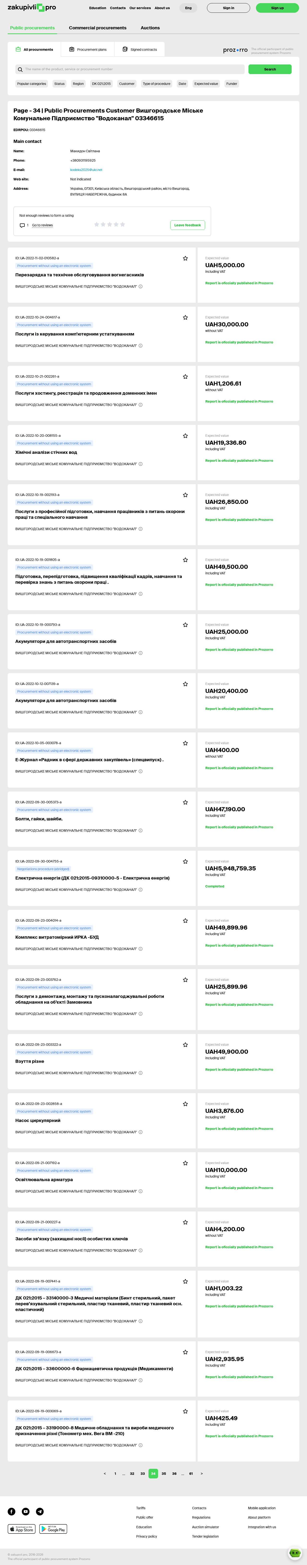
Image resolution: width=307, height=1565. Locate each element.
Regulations (201, 1517)
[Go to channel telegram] (40, 1511)
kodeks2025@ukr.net (86, 170)
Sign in (228, 8)
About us (162, 8)
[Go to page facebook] (11, 1511)
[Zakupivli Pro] (32, 8)
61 (191, 1473)
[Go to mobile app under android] (53, 1529)
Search (270, 69)
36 (174, 1473)
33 (143, 1473)
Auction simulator (205, 1527)
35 (164, 1473)
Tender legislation (205, 1536)
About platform (259, 1517)
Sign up (277, 8)
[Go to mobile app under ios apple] (21, 1529)
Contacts (118, 8)
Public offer (144, 1517)
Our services (140, 8)
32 (132, 1473)
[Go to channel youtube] (26, 1511)
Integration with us (262, 1527)
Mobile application (262, 1508)
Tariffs (140, 1508)
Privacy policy (146, 1536)
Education (97, 8)
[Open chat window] (295, 1553)
